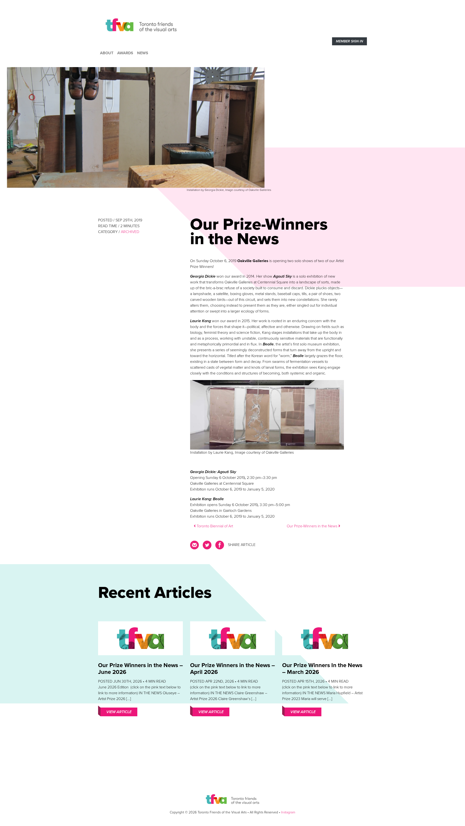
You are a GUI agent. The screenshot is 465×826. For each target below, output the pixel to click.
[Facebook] (219, 547)
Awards (125, 53)
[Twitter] (207, 547)
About (106, 53)
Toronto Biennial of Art (214, 526)
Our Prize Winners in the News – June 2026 (140, 669)
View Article (119, 711)
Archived (130, 231)
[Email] (195, 547)
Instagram (288, 812)
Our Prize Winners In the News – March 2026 (322, 669)
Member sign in (349, 41)
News (142, 53)
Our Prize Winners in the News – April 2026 (232, 669)
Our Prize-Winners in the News (312, 526)
